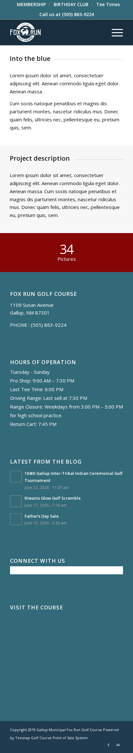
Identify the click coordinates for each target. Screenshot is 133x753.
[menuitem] (31, 4)
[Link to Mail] (118, 745)
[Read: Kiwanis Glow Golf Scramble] (16, 501)
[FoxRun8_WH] (55, 32)
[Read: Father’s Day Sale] (16, 519)
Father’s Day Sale (42, 516)
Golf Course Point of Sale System (59, 737)
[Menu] (114, 32)
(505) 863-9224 (78, 14)
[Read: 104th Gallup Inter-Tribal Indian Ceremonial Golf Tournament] (16, 476)
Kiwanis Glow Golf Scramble (53, 498)
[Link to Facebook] (108, 745)
